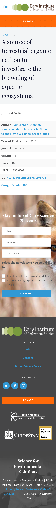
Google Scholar (11, 185)
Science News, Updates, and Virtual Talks (30, 283)
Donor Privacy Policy (28, 366)
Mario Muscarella (27, 129)
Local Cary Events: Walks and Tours (29, 276)
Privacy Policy (14, 489)
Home (5, 34)
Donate (28, 20)
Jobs (28, 349)
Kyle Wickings (21, 134)
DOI (25, 185)
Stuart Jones (40, 134)
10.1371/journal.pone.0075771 (26, 177)
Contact (28, 358)
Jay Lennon (20, 125)
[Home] (33, 12)
